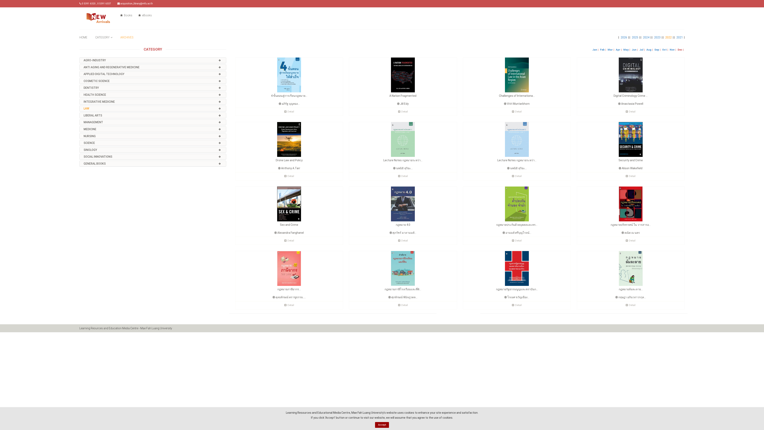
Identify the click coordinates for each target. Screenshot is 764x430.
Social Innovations (98, 156)
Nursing (90, 136)
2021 (679, 37)
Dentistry (91, 87)
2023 (657, 37)
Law (86, 108)
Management (93, 122)
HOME (83, 37)
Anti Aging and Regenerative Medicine (111, 67)
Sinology (90, 149)
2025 (635, 37)
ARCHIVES (127, 37)
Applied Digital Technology (104, 74)
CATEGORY (102, 37)
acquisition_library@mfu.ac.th (136, 3)
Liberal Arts (93, 115)
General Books (95, 163)
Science (89, 143)
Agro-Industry (95, 60)
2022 (668, 37)
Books (127, 15)
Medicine (90, 129)
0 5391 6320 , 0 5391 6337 (96, 3)
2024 (646, 37)
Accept (382, 424)
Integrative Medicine (99, 101)
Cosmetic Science (97, 81)
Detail (290, 111)
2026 (624, 37)
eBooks (146, 15)
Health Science (95, 94)
